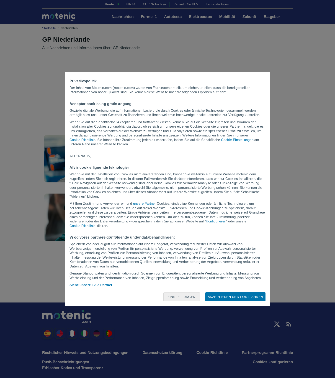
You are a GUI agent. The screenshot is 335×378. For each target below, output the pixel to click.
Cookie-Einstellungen (237, 140)
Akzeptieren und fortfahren (235, 297)
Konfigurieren (216, 221)
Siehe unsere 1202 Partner (91, 285)
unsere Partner (144, 203)
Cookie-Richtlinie (82, 140)
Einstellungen (182, 297)
